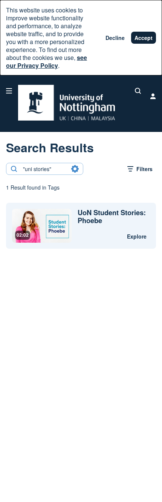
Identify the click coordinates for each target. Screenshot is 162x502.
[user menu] (153, 96)
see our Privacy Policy (46, 61)
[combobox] (44, 169)
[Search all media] (138, 91)
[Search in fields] (75, 169)
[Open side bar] (9, 91)
